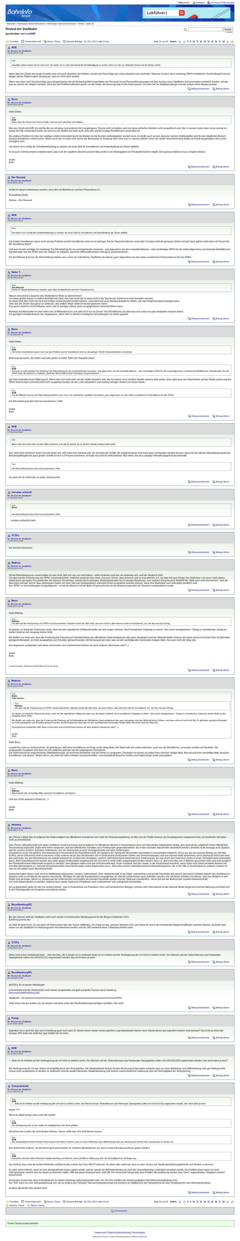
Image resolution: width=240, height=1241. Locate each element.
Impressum (100, 1232)
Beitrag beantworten (200, 89)
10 (194, 41)
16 (216, 41)
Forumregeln (138, 1232)
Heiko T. (16, 272)
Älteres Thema (37, 1205)
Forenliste (14, 41)
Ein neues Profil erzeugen (222, 2)
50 (89, 41)
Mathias (15, 562)
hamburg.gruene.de (19, 919)
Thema (81, 23)
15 (212, 41)
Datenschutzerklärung (119, 1232)
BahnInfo (143, 1237)
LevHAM (30, 33)
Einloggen (200, 2)
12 (201, 41)
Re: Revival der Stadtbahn (19, 51)
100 (93, 41)
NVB (13, 47)
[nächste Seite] (227, 41)
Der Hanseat (18, 177)
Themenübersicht (33, 41)
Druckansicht (121, 1211)
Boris (14, 99)
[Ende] (232, 41)
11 (197, 41)
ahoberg (16, 824)
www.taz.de (53, 477)
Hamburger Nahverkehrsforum (61, 23)
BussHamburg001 (21, 904)
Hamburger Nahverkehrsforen (31, 23)
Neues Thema (53, 41)
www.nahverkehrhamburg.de (24, 992)
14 (208, 41)
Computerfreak (19, 1086)
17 (220, 41)
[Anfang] (179, 41)
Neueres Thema (17, 1205)
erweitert (229, 32)
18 (223, 41)
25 (85, 41)
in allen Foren (103, 41)
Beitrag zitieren (222, 89)
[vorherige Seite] (184, 41)
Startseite (11, 23)
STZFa (15, 535)
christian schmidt (21, 492)
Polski (15, 1018)
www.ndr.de (191, 453)
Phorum (106, 1237)
